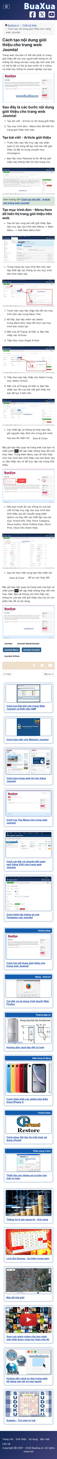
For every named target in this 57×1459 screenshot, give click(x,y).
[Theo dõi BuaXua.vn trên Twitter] (42, 15)
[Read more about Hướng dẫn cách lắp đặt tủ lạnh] (28, 1031)
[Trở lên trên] (52, 1454)
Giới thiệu (21, 1439)
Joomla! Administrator (28, 643)
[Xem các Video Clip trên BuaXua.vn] (50, 666)
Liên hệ (6, 1443)
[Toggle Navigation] (6, 6)
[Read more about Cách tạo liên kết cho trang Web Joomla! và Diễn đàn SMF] (28, 693)
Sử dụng (33, 1439)
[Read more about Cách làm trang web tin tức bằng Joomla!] (28, 762)
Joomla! (8, 643)
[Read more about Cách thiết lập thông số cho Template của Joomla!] (28, 894)
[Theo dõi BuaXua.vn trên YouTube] (51, 15)
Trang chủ (7, 1439)
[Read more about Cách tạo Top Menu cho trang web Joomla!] (28, 803)
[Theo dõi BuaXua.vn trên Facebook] (32, 15)
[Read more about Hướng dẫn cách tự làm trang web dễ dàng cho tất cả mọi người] (28, 1362)
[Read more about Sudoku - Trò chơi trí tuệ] (28, 1404)
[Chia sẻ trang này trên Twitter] (42, 666)
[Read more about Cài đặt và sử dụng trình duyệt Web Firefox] (28, 988)
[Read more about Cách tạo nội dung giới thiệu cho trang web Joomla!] (28, 946)
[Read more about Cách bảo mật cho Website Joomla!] (28, 727)
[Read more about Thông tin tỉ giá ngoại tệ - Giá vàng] (28, 1203)
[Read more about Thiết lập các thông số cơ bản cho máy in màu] (28, 1163)
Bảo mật (44, 1439)
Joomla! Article (11, 656)
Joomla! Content (31, 650)
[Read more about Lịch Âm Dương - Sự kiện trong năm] (28, 1242)
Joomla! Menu (11, 650)
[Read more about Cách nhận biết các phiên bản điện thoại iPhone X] (28, 1078)
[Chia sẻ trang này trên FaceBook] (34, 666)
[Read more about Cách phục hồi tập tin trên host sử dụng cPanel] (28, 1124)
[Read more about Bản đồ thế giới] (28, 1281)
